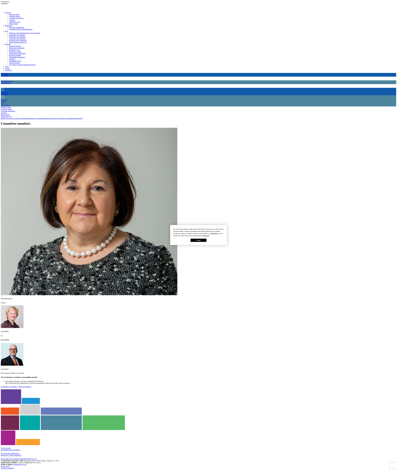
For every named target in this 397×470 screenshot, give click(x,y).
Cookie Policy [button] (214, 233)
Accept (198, 240)
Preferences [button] (206, 235)
